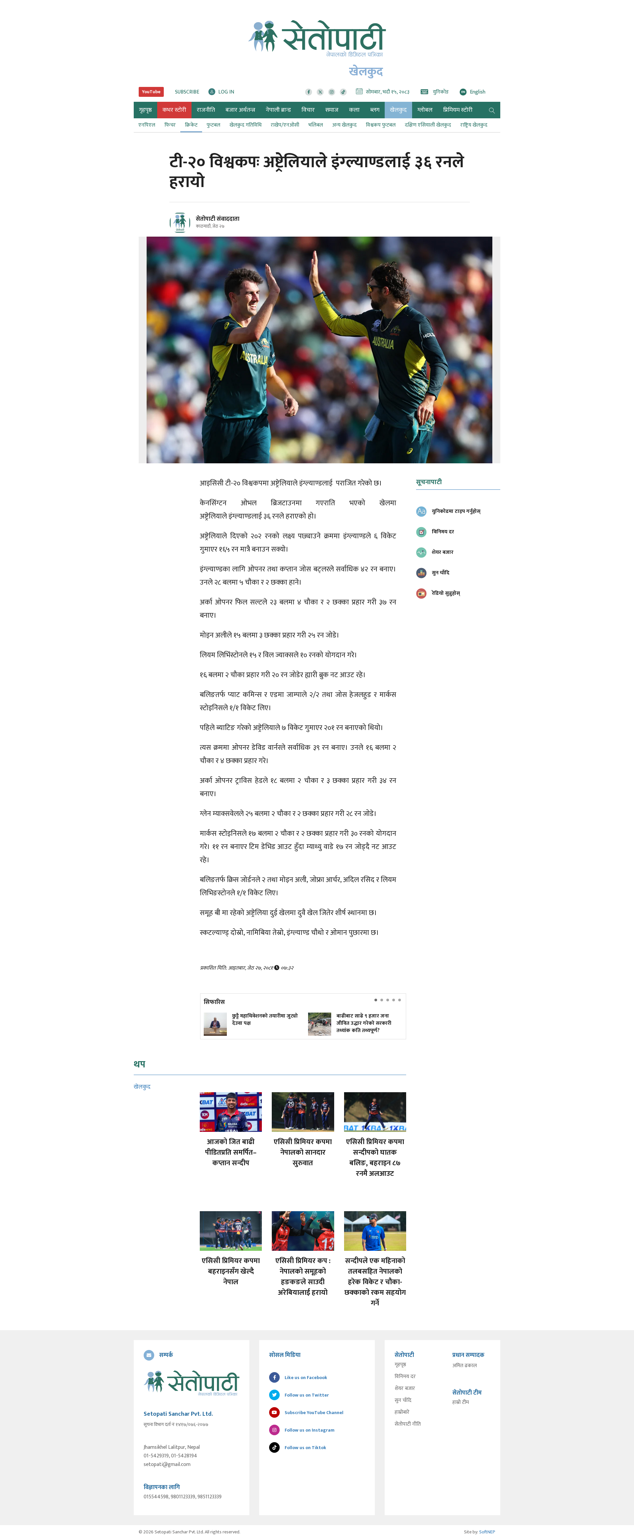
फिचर (170, 125)
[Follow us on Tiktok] (343, 92)
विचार (308, 110)
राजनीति (206, 110)
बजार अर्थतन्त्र (240, 110)
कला (354, 110)
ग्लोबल (425, 110)
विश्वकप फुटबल (381, 125)
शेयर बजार (405, 1388)
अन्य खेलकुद (344, 125)
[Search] (492, 110)
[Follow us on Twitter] (320, 92)
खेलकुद (398, 110)
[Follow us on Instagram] (331, 92)
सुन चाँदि (403, 1400)
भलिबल (315, 125)
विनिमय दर (405, 1376)
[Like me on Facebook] (182, 232)
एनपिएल (146, 125)
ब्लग (374, 110)
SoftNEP (487, 1532)
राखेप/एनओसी (285, 125)
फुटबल (213, 125)
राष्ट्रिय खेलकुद (473, 125)
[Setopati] (191, 1383)
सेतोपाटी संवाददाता (217, 219)
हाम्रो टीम (460, 1402)
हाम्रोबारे (402, 1412)
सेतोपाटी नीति (408, 1424)
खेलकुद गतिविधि (245, 125)
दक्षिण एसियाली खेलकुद (428, 125)
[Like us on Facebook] (308, 92)
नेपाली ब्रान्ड (278, 110)
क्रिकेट (191, 125)
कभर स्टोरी (174, 110)
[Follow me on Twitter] (189, 226)
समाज (331, 110)
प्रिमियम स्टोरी (458, 110)
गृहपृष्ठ (400, 1365)
